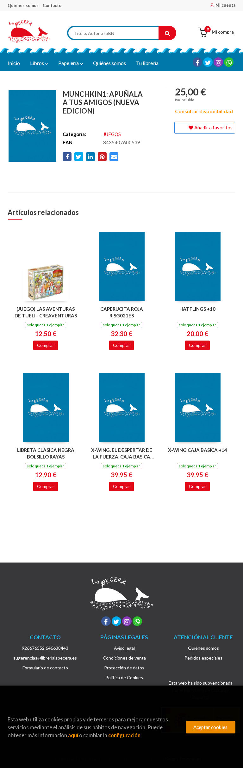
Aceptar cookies (210, 727)
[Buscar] (167, 33)
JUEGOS (112, 134)
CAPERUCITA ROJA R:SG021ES (121, 312)
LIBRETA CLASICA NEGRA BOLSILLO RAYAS (45, 453)
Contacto (52, 5)
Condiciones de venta (124, 658)
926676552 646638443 (45, 648)
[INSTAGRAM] (218, 62)
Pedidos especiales (203, 658)
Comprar (45, 345)
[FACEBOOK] (197, 62)
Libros (37, 63)
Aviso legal (124, 648)
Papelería (69, 63)
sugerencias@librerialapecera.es (45, 658)
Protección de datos (124, 667)
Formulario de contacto (45, 667)
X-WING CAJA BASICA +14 (197, 450)
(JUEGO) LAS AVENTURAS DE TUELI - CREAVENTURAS (46, 312)
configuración (124, 735)
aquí (73, 735)
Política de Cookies (124, 677)
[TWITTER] (208, 62)
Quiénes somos (23, 5)
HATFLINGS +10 (197, 309)
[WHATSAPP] (229, 62)
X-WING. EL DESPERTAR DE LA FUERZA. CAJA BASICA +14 (121, 453)
